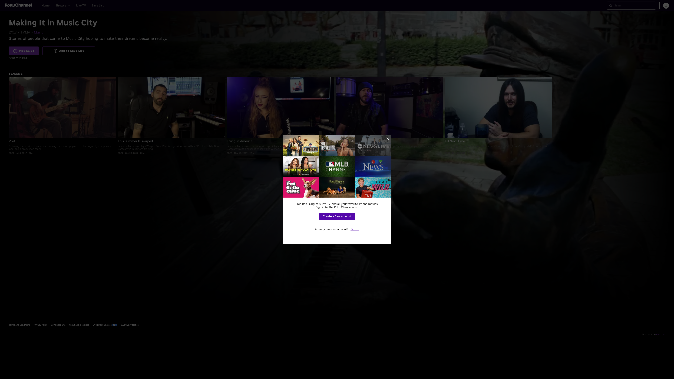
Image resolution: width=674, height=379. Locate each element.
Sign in (355, 229)
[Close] (388, 139)
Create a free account (337, 216)
